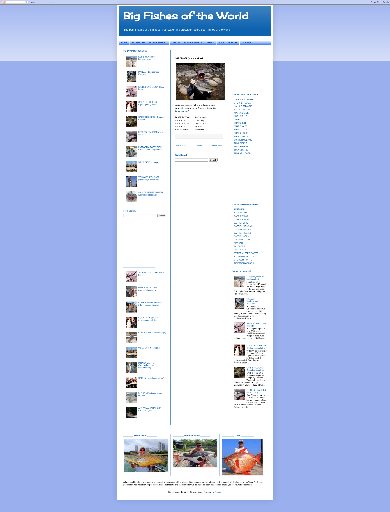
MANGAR (238, 243)
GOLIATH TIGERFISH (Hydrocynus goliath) (148, 103)
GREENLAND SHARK (244, 99)
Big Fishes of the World (186, 16)
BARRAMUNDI (240, 213)
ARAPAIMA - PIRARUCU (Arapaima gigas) (149, 409)
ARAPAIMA (239, 209)
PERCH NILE (240, 250)
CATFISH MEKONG (243, 226)
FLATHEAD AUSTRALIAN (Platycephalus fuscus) (149, 304)
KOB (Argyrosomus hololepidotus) (147, 58)
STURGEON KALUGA (244, 256)
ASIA (221, 42)
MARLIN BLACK (241, 113)
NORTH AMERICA (158, 42)
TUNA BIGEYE (240, 143)
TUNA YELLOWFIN (242, 153)
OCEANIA (247, 42)
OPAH (236, 120)
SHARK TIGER (241, 133)
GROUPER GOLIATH (243, 103)
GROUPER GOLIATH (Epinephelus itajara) (147, 288)
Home (199, 146)
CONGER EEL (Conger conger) (152, 333)
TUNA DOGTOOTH (242, 150)
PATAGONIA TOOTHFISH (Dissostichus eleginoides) (149, 148)
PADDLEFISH (240, 246)
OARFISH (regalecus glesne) (151, 378)
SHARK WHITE (241, 136)
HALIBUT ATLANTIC (243, 106)
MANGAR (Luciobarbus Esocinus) (252, 301)
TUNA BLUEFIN (241, 147)
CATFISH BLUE (241, 223)
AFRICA (210, 42)
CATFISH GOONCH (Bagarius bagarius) (255, 369)
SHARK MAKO (240, 126)
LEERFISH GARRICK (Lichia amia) (256, 391)
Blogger (218, 492)
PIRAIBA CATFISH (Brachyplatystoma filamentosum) (146, 365)
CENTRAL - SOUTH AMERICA (187, 42)
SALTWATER (138, 42)
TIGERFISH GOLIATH (244, 263)
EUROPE (232, 42)
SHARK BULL (240, 123)
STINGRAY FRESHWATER (246, 253)
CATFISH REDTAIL (242, 233)
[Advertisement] (146, 241)
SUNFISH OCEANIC (243, 140)
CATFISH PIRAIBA (242, 229)
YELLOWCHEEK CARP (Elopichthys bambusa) (149, 178)
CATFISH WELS (241, 236)
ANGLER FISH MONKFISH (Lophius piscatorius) (150, 193)
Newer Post (181, 146)
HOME (124, 42)
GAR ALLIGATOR (242, 240)
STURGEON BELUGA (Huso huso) (256, 324)
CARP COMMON (241, 216)
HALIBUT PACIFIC (242, 109)
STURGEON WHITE (243, 260)
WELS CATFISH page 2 (149, 162)
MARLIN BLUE (240, 116)
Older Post (217, 146)
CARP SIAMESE (241, 219)
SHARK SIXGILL (241, 130)
